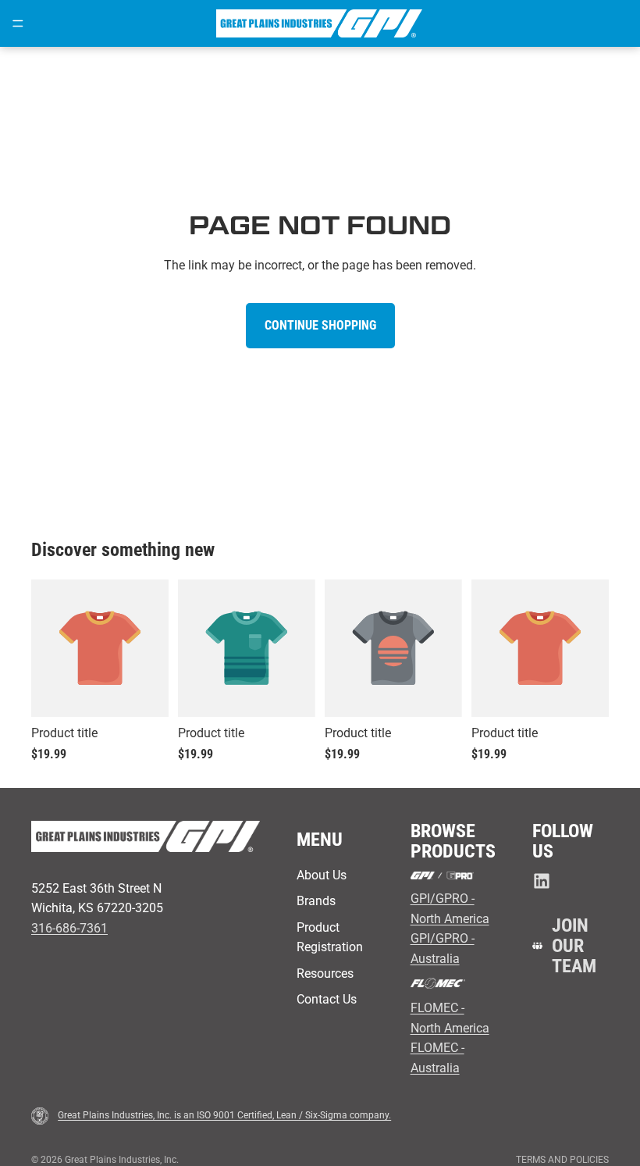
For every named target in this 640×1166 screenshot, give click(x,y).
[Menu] (18, 23)
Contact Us (327, 999)
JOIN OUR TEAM (574, 946)
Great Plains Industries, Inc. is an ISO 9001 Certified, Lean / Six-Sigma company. (224, 1115)
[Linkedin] (541, 881)
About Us (322, 875)
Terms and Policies (562, 1159)
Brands (316, 900)
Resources (325, 973)
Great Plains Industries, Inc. (122, 1159)
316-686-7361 (69, 928)
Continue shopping (320, 325)
